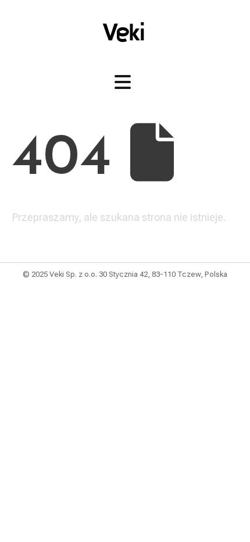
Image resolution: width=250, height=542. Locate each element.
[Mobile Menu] (122, 82)
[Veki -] (125, 32)
